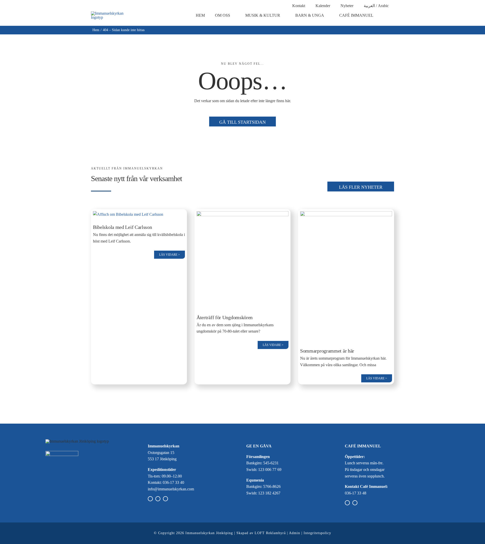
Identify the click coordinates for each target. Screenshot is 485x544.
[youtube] (165, 498)
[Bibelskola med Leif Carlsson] (128, 214)
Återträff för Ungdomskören (225, 317)
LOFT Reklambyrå (270, 533)
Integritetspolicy (317, 533)
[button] (390, 15)
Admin (294, 533)
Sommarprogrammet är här (327, 351)
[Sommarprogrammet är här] (346, 214)
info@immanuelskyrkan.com (171, 489)
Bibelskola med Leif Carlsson (122, 227)
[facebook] (150, 498)
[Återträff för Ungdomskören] (242, 214)
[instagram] (157, 498)
